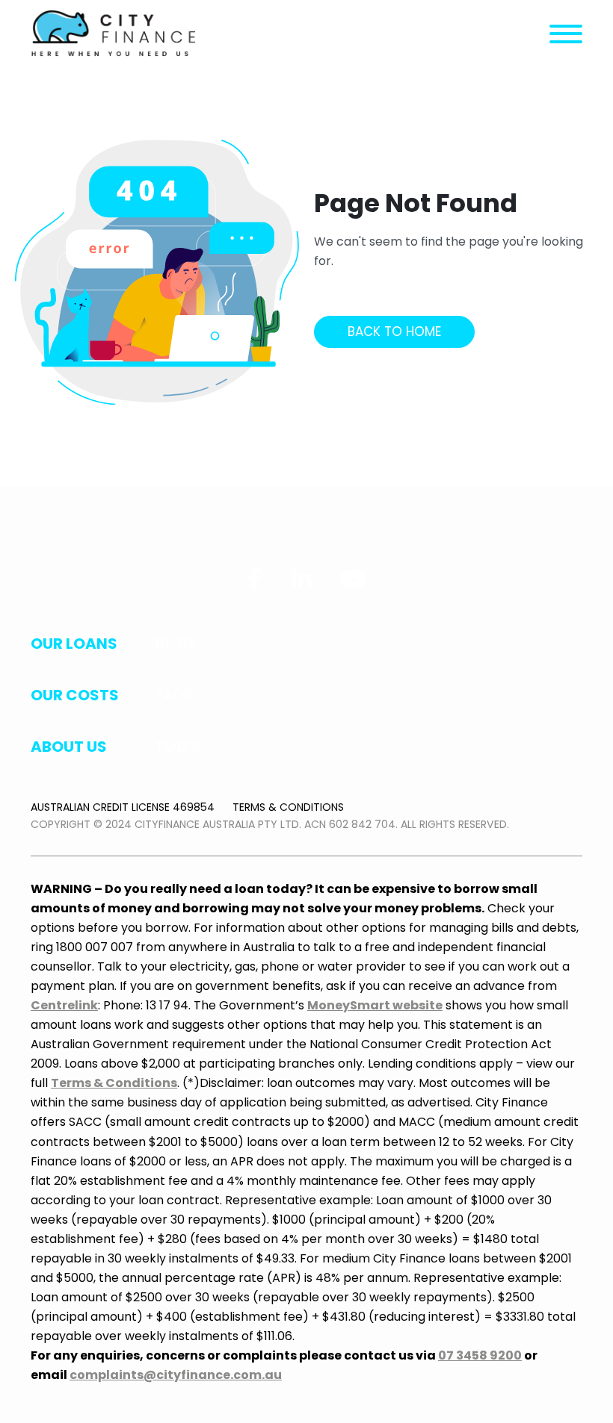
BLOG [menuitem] (175, 643)
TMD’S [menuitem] (177, 746)
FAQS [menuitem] (174, 695)
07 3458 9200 (480, 1355)
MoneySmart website (375, 1005)
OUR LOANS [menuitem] (74, 643)
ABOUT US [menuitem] (69, 746)
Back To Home (394, 331)
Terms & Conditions (288, 807)
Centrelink (64, 1005)
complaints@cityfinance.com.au (176, 1374)
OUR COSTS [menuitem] (75, 695)
